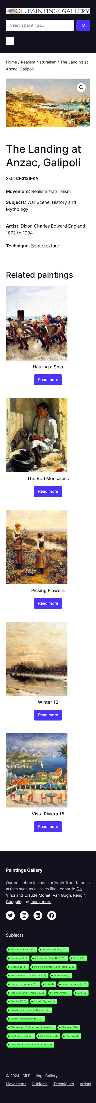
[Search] (83, 25)
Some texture (45, 245)
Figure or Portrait (74, 984)
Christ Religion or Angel (26, 1018)
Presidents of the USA (50, 958)
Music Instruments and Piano (54, 966)
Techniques (63, 1084)
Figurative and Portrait (27, 992)
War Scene (38, 202)
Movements (16, 1084)
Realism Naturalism (38, 62)
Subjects (40, 1084)
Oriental (18, 966)
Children (70, 1027)
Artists (85, 1084)
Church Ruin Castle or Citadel (30, 1010)
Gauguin (13, 901)
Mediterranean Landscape (28, 975)
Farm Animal (60, 992)
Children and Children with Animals (32, 1027)
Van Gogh (62, 895)
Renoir (79, 895)
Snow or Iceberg (54, 949)
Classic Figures (44, 1001)
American (49, 1036)
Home (11, 62)
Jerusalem (61, 975)
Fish (49, 984)
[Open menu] (10, 41)
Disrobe (18, 1001)
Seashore (19, 958)
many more (41, 901)
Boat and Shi (21, 1036)
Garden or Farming (24, 984)
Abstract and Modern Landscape (31, 1044)
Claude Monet (37, 895)
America (72, 1036)
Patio (78, 958)
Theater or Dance (22, 949)
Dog (82, 992)
